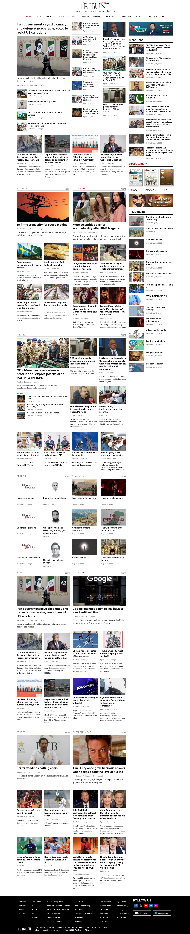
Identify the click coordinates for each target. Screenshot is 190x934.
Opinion (97, 17)
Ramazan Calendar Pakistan (58, 905)
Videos (35, 917)
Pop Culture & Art (79, 776)
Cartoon (159, 17)
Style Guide (121, 902)
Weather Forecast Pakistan (58, 909)
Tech (148, 17)
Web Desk (20, 382)
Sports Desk (21, 772)
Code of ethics (123, 913)
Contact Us (79, 917)
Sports (85, 17)
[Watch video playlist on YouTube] (151, 29)
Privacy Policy (122, 905)
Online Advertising (82, 905)
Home (29, 17)
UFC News (104, 909)
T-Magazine (126, 17)
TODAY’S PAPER (82, 11)
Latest (39, 17)
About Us (79, 902)
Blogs (139, 17)
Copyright (121, 909)
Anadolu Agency (23, 85)
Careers (78, 921)
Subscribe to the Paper (84, 913)
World (75, 17)
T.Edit (34, 905)
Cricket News (105, 902)
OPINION (21, 476)
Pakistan (50, 17)
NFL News (104, 917)
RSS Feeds (79, 909)
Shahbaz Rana (22, 229)
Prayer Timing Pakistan (56, 902)
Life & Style (111, 17)
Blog (34, 913)
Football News (105, 905)
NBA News (104, 913)
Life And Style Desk (80, 233)
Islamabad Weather (55, 921)
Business (63, 17)
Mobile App (121, 917)
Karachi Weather (53, 913)
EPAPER (111, 11)
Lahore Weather (53, 917)
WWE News (104, 921)
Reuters (75, 617)
